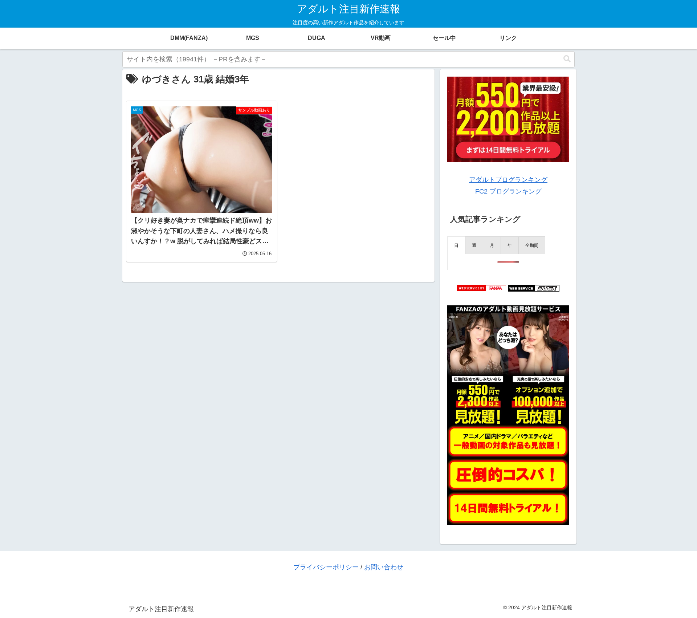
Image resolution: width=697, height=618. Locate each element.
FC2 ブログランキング (508, 191)
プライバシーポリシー (326, 567)
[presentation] (456, 245)
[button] (567, 59)
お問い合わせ (383, 567)
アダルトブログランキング (508, 179)
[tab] (456, 245)
